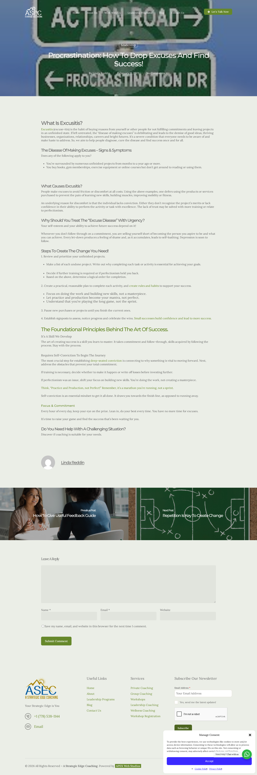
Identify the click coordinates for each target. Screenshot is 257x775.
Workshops (138, 699)
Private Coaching (142, 688)
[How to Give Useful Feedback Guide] (64, 514)
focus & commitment (58, 405)
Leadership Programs (101, 699)
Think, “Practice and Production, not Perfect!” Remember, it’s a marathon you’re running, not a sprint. (107, 388)
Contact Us (94, 710)
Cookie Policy (201, 768)
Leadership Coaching (144, 705)
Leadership (128, 45)
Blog (89, 705)
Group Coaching (141, 693)
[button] (250, 735)
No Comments (155, 73)
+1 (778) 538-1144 (47, 716)
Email (105, 610)
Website (165, 610)
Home (90, 688)
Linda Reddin (101, 73)
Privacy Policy (215, 768)
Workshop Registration (145, 716)
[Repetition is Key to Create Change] (192, 514)
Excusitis (47, 129)
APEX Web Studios (128, 766)
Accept (209, 761)
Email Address (182, 688)
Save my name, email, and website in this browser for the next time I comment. (96, 626)
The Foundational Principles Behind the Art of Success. (104, 329)
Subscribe (183, 728)
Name (46, 610)
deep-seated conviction (106, 360)
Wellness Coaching (143, 710)
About (90, 693)
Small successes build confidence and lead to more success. (173, 318)
